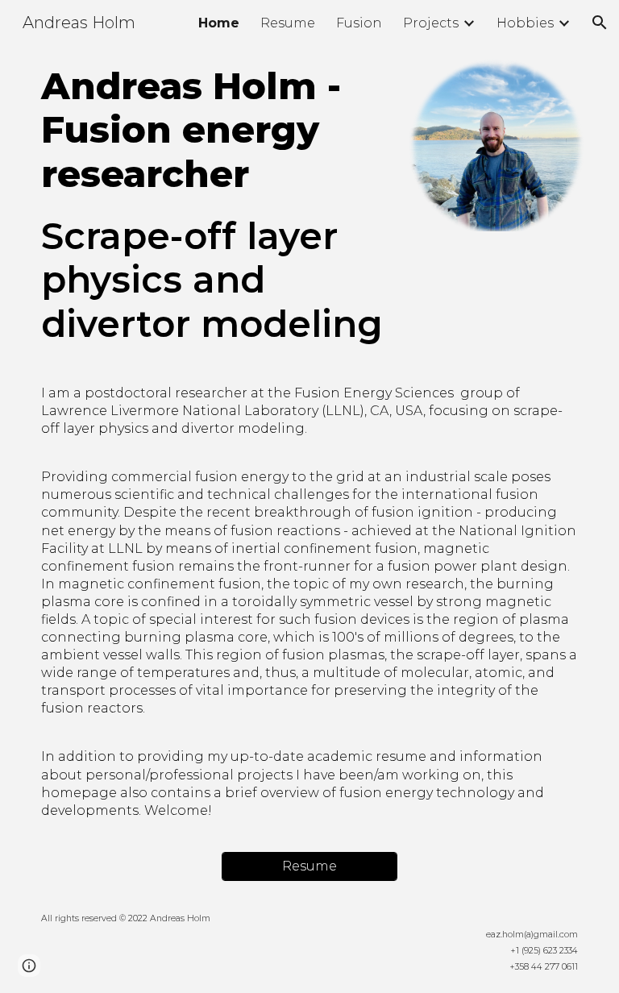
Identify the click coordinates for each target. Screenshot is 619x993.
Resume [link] (287, 23)
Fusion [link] (359, 23)
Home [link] (218, 23)
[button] (599, 22)
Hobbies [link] (525, 23)
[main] (216, 205)
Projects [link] (431, 23)
